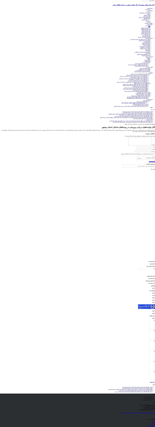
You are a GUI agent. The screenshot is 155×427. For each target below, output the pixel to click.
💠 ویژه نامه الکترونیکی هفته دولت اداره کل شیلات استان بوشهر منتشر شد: (137, 111)
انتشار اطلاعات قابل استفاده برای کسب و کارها (140, 73)
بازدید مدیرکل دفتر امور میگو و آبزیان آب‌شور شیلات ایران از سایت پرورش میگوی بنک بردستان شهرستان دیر (131, 120)
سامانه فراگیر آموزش (145, 43)
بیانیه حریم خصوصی (151, 412)
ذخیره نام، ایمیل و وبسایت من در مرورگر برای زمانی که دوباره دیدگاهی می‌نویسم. (137, 153)
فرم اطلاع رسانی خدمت (126, 412)
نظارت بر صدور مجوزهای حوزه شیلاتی (140, 103)
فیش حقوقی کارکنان (146, 55)
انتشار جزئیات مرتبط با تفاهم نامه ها (143, 93)
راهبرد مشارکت (135, 412)
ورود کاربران (147, 9)
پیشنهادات (148, 57)
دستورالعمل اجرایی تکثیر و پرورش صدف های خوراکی (137, 75)
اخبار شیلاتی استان (151, 426)
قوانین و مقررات (146, 16)
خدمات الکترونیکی (149, 38)
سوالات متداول (147, 60)
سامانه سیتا (147, 49)
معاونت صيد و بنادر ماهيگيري (144, 69)
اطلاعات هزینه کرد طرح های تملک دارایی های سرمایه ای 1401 (135, 88)
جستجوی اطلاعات (150, 164)
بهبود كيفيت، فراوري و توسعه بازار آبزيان (142, 71)
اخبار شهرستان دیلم (146, 35)
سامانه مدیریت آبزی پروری (144, 46)
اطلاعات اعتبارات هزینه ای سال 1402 (140, 86)
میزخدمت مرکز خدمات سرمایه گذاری (142, 52)
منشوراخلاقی (147, 61)
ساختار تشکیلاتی (147, 18)
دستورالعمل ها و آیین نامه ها (144, 17)
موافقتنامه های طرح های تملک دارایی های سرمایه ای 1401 (136, 91)
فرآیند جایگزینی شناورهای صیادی (141, 65)
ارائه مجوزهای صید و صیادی (142, 101)
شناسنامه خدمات (146, 45)
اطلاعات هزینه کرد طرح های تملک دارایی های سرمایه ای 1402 (135, 85)
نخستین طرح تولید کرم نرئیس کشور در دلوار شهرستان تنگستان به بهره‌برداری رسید (136, 115)
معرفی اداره (150, 10)
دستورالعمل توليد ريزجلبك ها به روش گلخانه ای (138, 79)
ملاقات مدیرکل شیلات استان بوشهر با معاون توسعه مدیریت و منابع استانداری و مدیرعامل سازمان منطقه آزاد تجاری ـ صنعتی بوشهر (126, 117)
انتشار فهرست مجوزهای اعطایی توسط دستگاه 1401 (137, 97)
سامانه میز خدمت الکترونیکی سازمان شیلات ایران (140, 39)
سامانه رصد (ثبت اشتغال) (145, 48)
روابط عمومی (150, 24)
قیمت (154, 424)
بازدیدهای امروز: (149, 396)
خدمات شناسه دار (146, 100)
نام (154, 147)
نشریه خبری (147, 25)
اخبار (149, 26)
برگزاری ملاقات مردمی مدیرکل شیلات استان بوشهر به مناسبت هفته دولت (138, 112)
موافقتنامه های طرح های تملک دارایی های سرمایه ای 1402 (136, 87)
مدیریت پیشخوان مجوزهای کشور (143, 54)
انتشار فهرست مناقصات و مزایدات (143, 94)
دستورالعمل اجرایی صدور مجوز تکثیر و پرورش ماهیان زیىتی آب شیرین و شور (132, 82)
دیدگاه (153, 144)
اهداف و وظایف (147, 15)
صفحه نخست (150, 8)
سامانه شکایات (147, 41)
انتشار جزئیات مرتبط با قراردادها (143, 92)
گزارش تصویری (149, 119)
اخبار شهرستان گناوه (146, 30)
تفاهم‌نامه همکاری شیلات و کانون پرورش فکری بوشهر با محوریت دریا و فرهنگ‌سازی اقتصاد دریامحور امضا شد (130, 113)
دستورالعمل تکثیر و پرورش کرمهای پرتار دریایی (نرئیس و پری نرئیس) (134, 76)
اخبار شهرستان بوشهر (145, 27)
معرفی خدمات (150, 99)
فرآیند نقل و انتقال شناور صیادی (141, 63)
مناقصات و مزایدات (149, 23)
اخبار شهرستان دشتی (146, 31)
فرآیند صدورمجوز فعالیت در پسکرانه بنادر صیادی (138, 64)
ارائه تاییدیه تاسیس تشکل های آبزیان (140, 105)
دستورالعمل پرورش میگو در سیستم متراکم (139, 77)
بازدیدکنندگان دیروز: (148, 400)
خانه (154, 124)
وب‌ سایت (153, 151)
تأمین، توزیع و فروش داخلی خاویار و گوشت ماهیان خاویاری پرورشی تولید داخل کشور (131, 106)
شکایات (148, 58)
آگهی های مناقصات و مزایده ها (144, 37)
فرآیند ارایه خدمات (146, 62)
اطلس (151, 107)
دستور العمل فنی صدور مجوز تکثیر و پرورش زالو (138, 80)
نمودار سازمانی (145, 19)
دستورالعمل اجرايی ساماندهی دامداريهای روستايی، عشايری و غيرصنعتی (133, 78)
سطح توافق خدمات (142, 412)
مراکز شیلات (152, 382)
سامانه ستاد (147, 53)
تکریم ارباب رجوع (149, 56)
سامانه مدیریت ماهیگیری (145, 47)
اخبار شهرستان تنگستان (145, 28)
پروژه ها (148, 22)
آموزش (153, 422)
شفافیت (151, 72)
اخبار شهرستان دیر (146, 34)
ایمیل (153, 149)
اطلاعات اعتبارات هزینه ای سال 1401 (140, 90)
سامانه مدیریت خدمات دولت (144, 40)
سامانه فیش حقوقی (146, 42)
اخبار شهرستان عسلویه (145, 33)
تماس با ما (148, 20)
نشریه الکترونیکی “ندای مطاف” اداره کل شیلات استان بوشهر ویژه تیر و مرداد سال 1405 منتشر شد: (133, 122)
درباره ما (148, 11)
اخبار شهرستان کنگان (145, 32)
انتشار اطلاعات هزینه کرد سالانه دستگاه (142, 83)
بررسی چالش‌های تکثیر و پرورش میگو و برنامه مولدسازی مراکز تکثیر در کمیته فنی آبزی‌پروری (134, 116)
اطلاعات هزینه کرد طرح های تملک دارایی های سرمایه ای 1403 (135, 84)
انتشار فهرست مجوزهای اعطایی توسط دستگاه (140, 95)
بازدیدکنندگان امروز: (148, 397)
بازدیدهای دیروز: (149, 398)
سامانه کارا (148, 50)
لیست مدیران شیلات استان (144, 12)
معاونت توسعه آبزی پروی (145, 68)
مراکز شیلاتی (152, 425)
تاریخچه (148, 14)
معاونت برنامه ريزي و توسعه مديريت (142, 70)
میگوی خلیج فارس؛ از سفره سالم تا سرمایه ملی (143, 118)
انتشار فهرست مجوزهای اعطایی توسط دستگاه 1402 (137, 98)
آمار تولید (153, 421)
